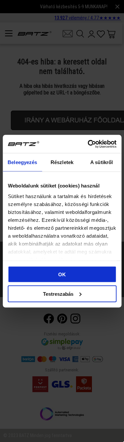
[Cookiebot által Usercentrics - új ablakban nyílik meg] (88, 144)
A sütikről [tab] (101, 162)
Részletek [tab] (62, 162)
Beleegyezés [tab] (22, 162)
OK (62, 274)
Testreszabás (58, 293)
